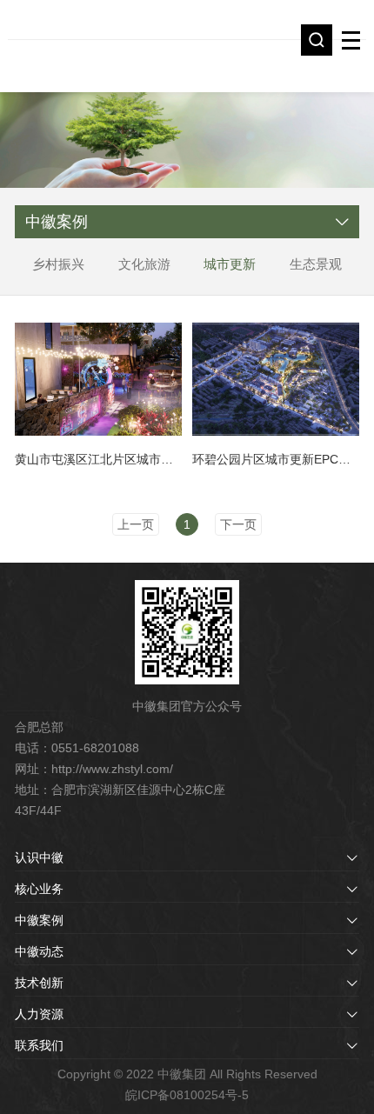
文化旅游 (144, 264)
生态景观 (316, 264)
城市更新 (230, 264)
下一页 (238, 524)
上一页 (135, 524)
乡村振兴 (58, 264)
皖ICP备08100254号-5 (187, 1095)
